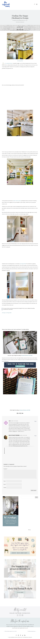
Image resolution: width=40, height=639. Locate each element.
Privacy (29, 529)
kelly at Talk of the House (14, 435)
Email (5, 484)
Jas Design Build (20, 60)
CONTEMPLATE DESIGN (27, 637)
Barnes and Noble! (29, 355)
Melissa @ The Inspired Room (18, 20)
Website (5, 487)
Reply (35, 421)
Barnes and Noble (27, 410)
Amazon (23, 355)
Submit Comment (33, 490)
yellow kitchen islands (17, 200)
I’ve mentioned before (8, 63)
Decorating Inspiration (20, 22)
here (29, 30)
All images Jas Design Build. (7, 312)
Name (5, 481)
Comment (5, 468)
